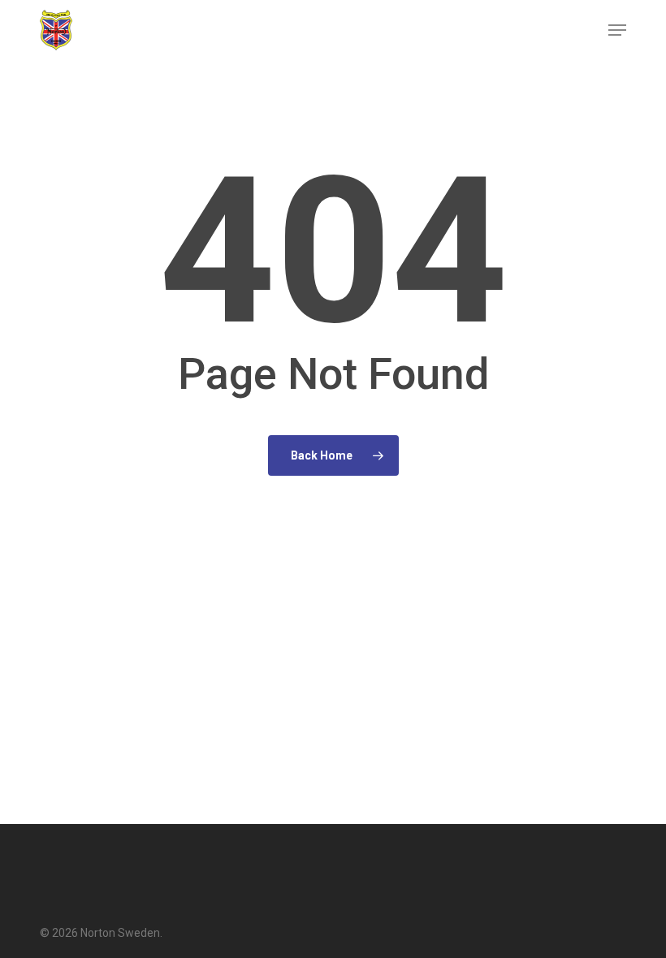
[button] (617, 30)
